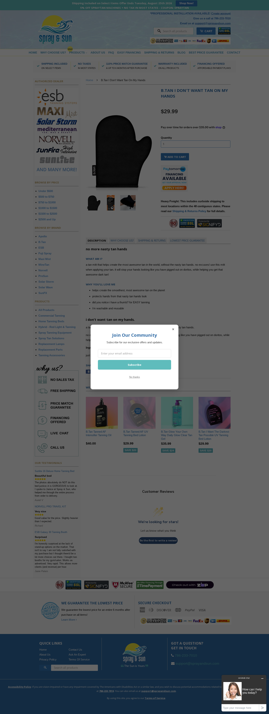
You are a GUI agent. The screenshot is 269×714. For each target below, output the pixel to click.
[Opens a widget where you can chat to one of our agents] (244, 693)
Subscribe (134, 365)
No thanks (134, 377)
